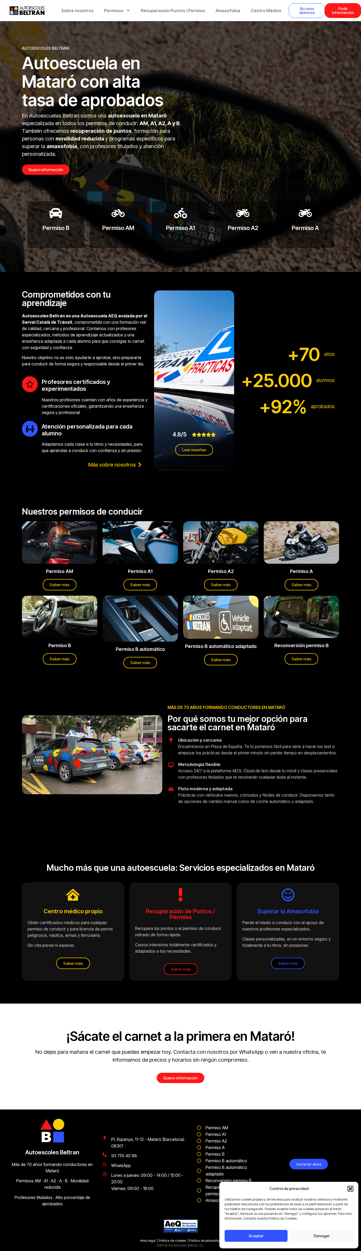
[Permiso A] (305, 213)
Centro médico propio (73, 911)
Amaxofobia (228, 10)
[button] (350, 1188)
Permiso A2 (243, 227)
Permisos (113, 10)
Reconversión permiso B (301, 645)
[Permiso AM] (118, 213)
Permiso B (56, 227)
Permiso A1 (180, 227)
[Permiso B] (55, 213)
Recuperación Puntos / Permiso (173, 10)
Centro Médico (266, 10)
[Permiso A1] (180, 213)
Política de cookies (172, 1241)
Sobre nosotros (77, 10)
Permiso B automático (140, 649)
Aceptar (256, 1235)
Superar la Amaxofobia (288, 911)
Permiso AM (118, 227)
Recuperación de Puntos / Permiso (180, 914)
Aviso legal (148, 1241)
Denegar (322, 1235)
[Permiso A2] (242, 213)
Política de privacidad (205, 1241)
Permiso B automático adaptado (221, 646)
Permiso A (305, 227)
